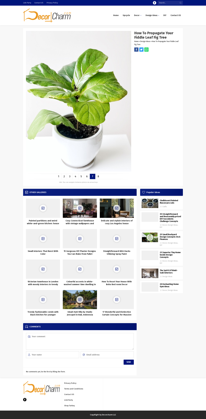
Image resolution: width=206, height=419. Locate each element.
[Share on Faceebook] (141, 49)
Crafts (164, 207)
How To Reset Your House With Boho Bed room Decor (117, 283)
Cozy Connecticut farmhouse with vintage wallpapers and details (80, 223)
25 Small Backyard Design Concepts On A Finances (170, 236)
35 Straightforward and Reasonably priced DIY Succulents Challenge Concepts (170, 217)
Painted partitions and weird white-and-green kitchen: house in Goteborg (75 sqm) (43, 223)
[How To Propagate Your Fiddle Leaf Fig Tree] (78, 170)
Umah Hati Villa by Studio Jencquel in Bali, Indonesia (80, 313)
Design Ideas (145, 41)
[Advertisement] (157, 71)
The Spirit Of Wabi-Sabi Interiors (169, 271)
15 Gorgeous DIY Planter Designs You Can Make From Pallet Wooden (80, 254)
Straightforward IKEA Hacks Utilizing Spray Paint (116, 252)
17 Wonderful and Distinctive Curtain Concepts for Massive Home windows (116, 315)
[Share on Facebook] (136, 49)
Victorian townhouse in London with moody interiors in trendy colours (43, 284)
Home (136, 41)
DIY (161, 227)
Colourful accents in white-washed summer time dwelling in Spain (80, 284)
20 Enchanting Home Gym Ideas (169, 285)
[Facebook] (154, 2)
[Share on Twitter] (146, 49)
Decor (164, 225)
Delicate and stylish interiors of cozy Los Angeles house (117, 222)
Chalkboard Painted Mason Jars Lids (169, 201)
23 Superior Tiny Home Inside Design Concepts (170, 254)
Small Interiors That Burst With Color (43, 252)
